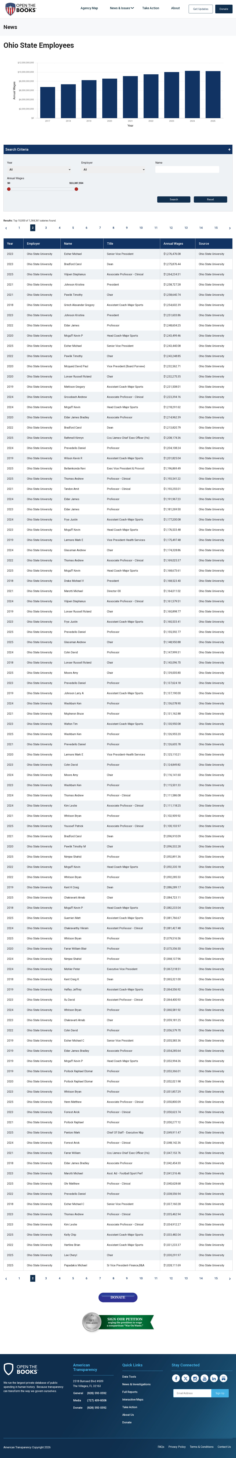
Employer (87, 162)
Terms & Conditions (202, 1446)
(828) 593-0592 (96, 1393)
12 (171, 227)
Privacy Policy (177, 1446)
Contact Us (224, 1446)
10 (141, 227)
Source (204, 243)
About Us (128, 1414)
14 (200, 227)
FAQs (161, 1446)
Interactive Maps (132, 1399)
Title (110, 243)
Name (158, 162)
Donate (224, 9)
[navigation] (130, 8)
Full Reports (130, 1392)
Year (9, 162)
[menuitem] (89, 8)
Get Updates (200, 9)
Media (77, 1400)
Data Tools (129, 1376)
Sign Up (220, 1393)
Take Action (129, 1407)
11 (156, 227)
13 (186, 227)
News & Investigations (136, 1384)
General (78, 1393)
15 (216, 227)
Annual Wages (15, 178)
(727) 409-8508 (96, 1400)
